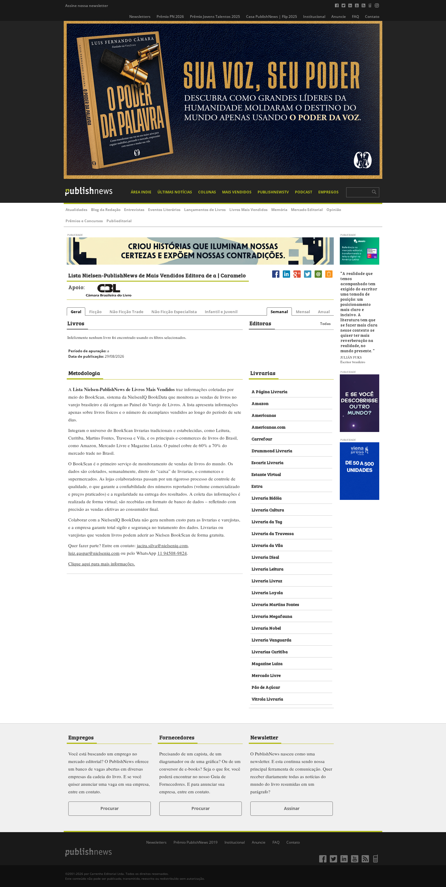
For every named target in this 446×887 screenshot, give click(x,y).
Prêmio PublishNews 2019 (196, 842)
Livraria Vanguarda (271, 639)
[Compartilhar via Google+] (297, 277)
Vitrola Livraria (267, 698)
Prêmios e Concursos (84, 220)
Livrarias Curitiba (270, 651)
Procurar (109, 808)
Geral (76, 311)
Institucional (314, 16)
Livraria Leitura (267, 568)
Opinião (333, 209)
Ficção (95, 311)
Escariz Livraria (267, 462)
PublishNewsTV (273, 192)
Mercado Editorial (307, 209)
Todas (325, 323)
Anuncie (338, 16)
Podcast (303, 192)
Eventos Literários (164, 209)
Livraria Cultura (268, 509)
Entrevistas (134, 209)
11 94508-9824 (172, 553)
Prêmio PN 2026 (170, 16)
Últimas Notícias (174, 192)
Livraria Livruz (267, 580)
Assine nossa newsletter (86, 5)
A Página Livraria (269, 391)
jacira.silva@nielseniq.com (162, 545)
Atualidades (76, 209)
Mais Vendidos (237, 192)
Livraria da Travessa (273, 533)
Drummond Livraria (272, 450)
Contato (372, 16)
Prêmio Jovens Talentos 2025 (215, 16)
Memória (279, 209)
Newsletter (264, 737)
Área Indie (141, 192)
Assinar (291, 808)
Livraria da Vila (267, 545)
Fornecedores (176, 737)
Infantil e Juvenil (221, 311)
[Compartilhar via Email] (318, 277)
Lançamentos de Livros (205, 209)
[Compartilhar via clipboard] (329, 277)
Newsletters (139, 16)
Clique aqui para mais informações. (101, 564)
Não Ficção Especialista (174, 311)
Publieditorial (119, 220)
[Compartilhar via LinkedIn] (286, 277)
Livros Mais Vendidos (248, 209)
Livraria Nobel (266, 627)
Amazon (260, 403)
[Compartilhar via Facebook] (276, 277)
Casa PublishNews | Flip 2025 (271, 16)
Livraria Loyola (267, 592)
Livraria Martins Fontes (275, 604)
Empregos (328, 192)
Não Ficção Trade (127, 311)
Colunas (207, 192)
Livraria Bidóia (267, 497)
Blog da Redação (105, 209)
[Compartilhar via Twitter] (308, 277)
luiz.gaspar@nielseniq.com (94, 553)
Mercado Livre (266, 675)
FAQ (355, 16)
